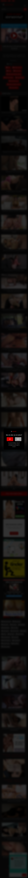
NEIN (18, 439)
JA (10, 439)
